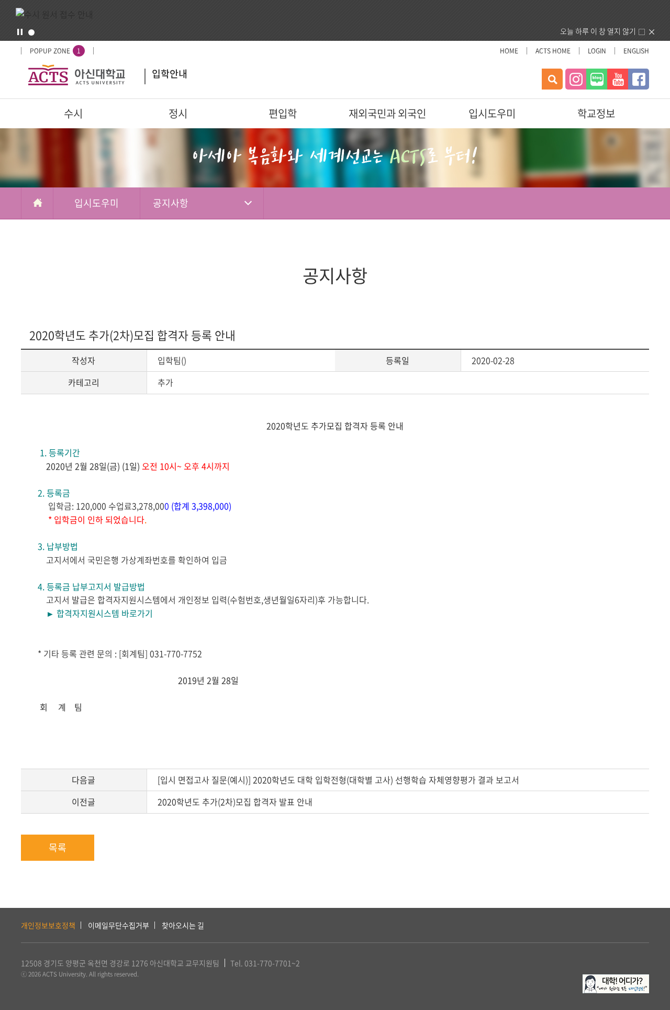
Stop (20, 32)
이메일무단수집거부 (118, 925)
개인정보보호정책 (48, 925)
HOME (509, 50)
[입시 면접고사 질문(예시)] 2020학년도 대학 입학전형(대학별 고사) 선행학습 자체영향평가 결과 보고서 (338, 779)
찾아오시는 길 (183, 925)
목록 (57, 847)
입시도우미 (492, 113)
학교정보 (596, 113)
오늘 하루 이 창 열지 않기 (598, 31)
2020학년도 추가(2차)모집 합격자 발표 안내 (235, 801)
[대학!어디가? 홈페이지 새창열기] (616, 980)
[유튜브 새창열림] (617, 79)
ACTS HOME (553, 50)
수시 (73, 113)
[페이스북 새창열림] (638, 79)
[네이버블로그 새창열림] (596, 79)
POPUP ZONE (55, 51)
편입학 (283, 113)
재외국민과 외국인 (387, 113)
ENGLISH (636, 50)
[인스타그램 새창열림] (575, 79)
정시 (178, 113)
